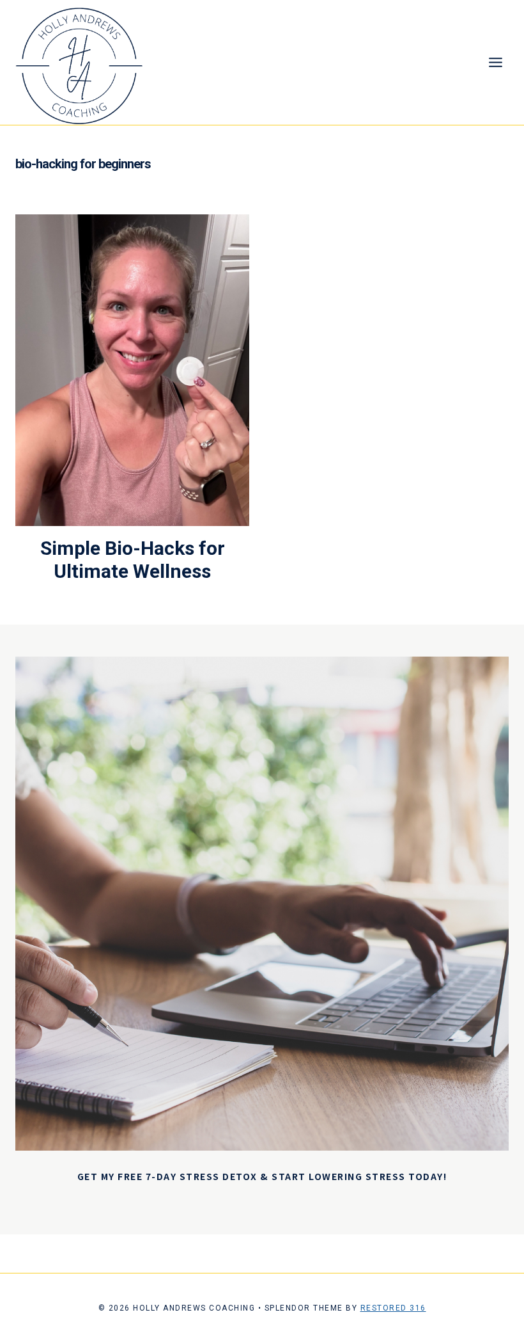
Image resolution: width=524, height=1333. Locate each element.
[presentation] (132, 370)
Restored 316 (393, 1308)
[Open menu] (495, 62)
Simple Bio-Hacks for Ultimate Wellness (132, 559)
